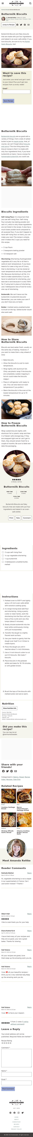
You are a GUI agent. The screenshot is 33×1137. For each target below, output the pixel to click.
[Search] (30, 3)
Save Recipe (8, 101)
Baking (8, 19)
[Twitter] (23, 1113)
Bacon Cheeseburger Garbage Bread (23, 808)
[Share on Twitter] (21, 25)
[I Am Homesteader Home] (16, 3)
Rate (18, 518)
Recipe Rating (6, 1041)
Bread (7, 9)
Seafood (3, 828)
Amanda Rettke (12, 17)
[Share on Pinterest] (25, 25)
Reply (29, 873)
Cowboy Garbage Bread (8, 808)
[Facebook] (14, 1113)
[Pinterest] (10, 1113)
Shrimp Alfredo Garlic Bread (7, 831)
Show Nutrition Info (9, 708)
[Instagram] (18, 1113)
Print (11, 518)
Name (4, 1071)
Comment (27, 518)
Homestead (16, 1122)
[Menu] (3, 3)
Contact (16, 1126)
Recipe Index (18, 19)
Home (3, 9)
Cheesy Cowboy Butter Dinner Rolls (23, 832)
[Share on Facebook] (17, 25)
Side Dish (16, 779)
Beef (18, 804)
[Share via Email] (28, 25)
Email (5, 88)
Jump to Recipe (8, 25)
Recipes (25, 19)
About (16, 1119)
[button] (13, 480)
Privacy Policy (16, 1129)
